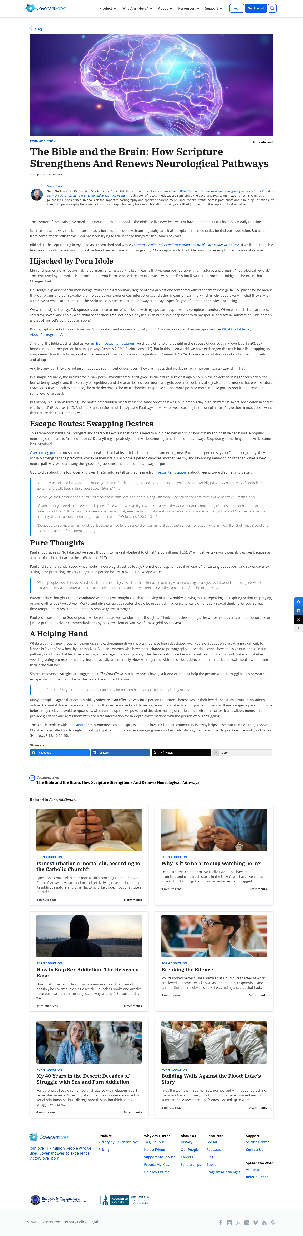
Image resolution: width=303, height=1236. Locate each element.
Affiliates (253, 1169)
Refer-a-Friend (257, 1177)
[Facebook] (298, 601)
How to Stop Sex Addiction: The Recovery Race (87, 972)
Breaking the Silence (187, 969)
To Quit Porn (154, 1142)
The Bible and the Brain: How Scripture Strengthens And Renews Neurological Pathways (117, 780)
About (163, 8)
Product (105, 8)
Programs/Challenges (223, 1172)
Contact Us (254, 1149)
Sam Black (54, 186)
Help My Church (157, 1172)
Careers (187, 1157)
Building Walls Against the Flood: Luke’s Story (211, 1078)
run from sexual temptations (112, 343)
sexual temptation (171, 472)
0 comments (133, 900)
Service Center (257, 1142)
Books (211, 1164)
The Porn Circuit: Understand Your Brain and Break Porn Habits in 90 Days (185, 244)
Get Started (256, 8)
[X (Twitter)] (298, 619)
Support (211, 8)
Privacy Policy (75, 1222)
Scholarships (191, 1164)
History (186, 1142)
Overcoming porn (44, 452)
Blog (38, 28)
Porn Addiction (43, 141)
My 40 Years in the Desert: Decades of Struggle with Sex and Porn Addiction (82, 1078)
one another (79, 724)
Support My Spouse (159, 1157)
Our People (190, 1149)
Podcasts (213, 1149)
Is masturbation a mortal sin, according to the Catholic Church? (88, 866)
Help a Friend (154, 1149)
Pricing (104, 1149)
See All (211, 1142)
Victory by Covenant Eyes (119, 1142)
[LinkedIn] (298, 610)
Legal (94, 1222)
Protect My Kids (156, 1164)
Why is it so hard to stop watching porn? (211, 863)
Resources (186, 8)
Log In (236, 8)
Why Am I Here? (135, 8)
